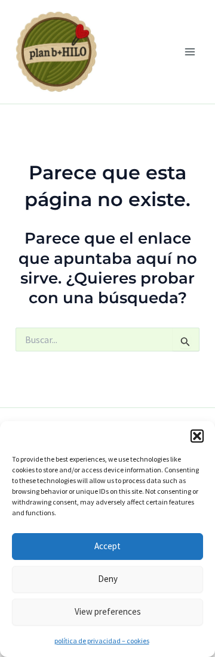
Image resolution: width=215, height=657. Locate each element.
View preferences (108, 611)
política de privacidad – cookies (101, 640)
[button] (197, 436)
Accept (107, 546)
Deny (108, 578)
